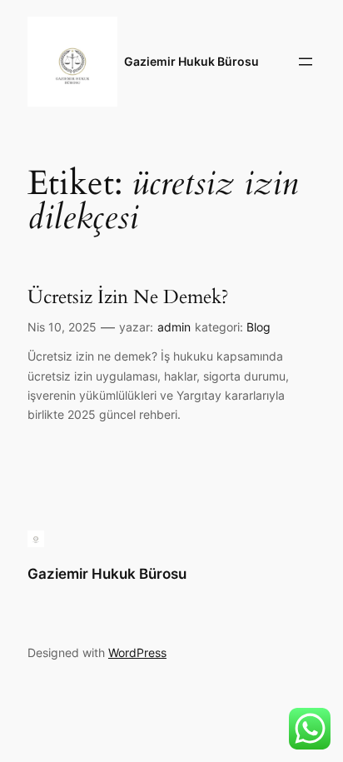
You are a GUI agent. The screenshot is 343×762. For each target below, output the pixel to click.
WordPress (137, 652)
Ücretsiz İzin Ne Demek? (128, 297)
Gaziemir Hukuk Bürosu (191, 61)
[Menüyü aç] (306, 62)
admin (174, 327)
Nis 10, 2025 (62, 327)
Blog (258, 327)
